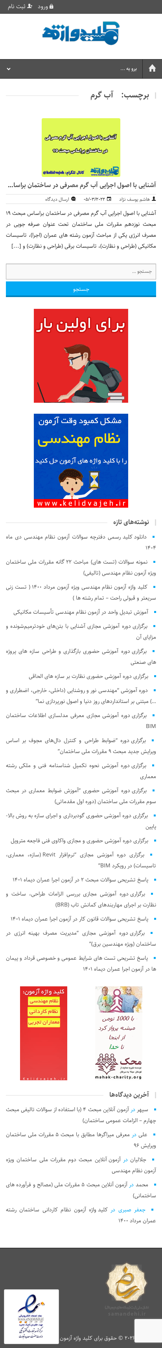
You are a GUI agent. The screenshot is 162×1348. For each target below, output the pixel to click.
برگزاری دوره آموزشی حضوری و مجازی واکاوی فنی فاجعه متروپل (79, 840)
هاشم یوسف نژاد (134, 199)
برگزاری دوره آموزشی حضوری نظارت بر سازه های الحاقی (88, 676)
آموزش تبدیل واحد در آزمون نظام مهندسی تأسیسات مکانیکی (80, 612)
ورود (44, 7)
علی (142, 1134)
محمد (142, 1184)
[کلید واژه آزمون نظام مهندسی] (81, 33)
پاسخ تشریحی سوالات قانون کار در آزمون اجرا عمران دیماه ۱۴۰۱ (79, 919)
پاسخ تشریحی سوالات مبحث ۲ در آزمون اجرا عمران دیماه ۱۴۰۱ (80, 880)
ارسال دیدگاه (57, 199)
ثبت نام (17, 7)
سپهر (142, 1109)
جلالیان (138, 1159)
